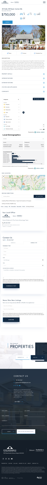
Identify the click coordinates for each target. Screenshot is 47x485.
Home (2, 206)
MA (9, 206)
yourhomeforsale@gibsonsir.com (23, 382)
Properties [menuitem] (4, 463)
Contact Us (5, 226)
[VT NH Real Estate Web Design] (39, 478)
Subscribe (11, 319)
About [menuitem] (29, 463)
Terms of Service (30, 289)
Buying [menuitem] (10, 463)
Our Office (17, 401)
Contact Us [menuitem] (35, 463)
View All (35, 357)
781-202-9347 (7, 223)
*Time (4, 263)
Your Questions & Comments (8, 268)
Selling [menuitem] (15, 463)
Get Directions (39, 196)
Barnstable (13, 206)
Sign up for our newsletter (25, 431)
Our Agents (9, 226)
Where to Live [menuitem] (22, 463)
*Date (4, 257)
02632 (23, 206)
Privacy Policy (23, 289)
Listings (6, 206)
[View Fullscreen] (3, 181)
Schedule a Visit (34, 242)
